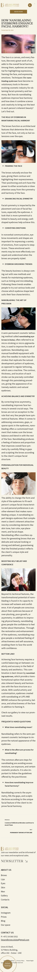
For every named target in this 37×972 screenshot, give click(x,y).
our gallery (13, 712)
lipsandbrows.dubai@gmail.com (15, 939)
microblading (26, 280)
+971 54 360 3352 (10, 936)
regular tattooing (23, 366)
